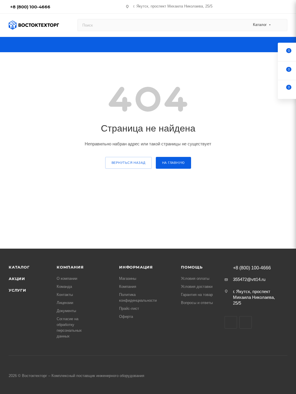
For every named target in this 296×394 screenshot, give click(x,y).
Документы (66, 311)
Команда (64, 286)
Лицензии (65, 303)
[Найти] (280, 25)
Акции (17, 278)
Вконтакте (231, 322)
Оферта (126, 316)
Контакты (65, 294)
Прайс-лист (129, 308)
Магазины (127, 278)
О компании (67, 278)
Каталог (19, 267)
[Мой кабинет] (284, 7)
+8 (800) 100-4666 (30, 7)
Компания (70, 267)
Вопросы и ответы (197, 303)
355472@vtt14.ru (249, 279)
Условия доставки (196, 286)
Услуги (17, 290)
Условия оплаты (195, 278)
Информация (136, 267)
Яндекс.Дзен (245, 322)
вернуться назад (128, 162)
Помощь (192, 267)
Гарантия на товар (197, 294)
